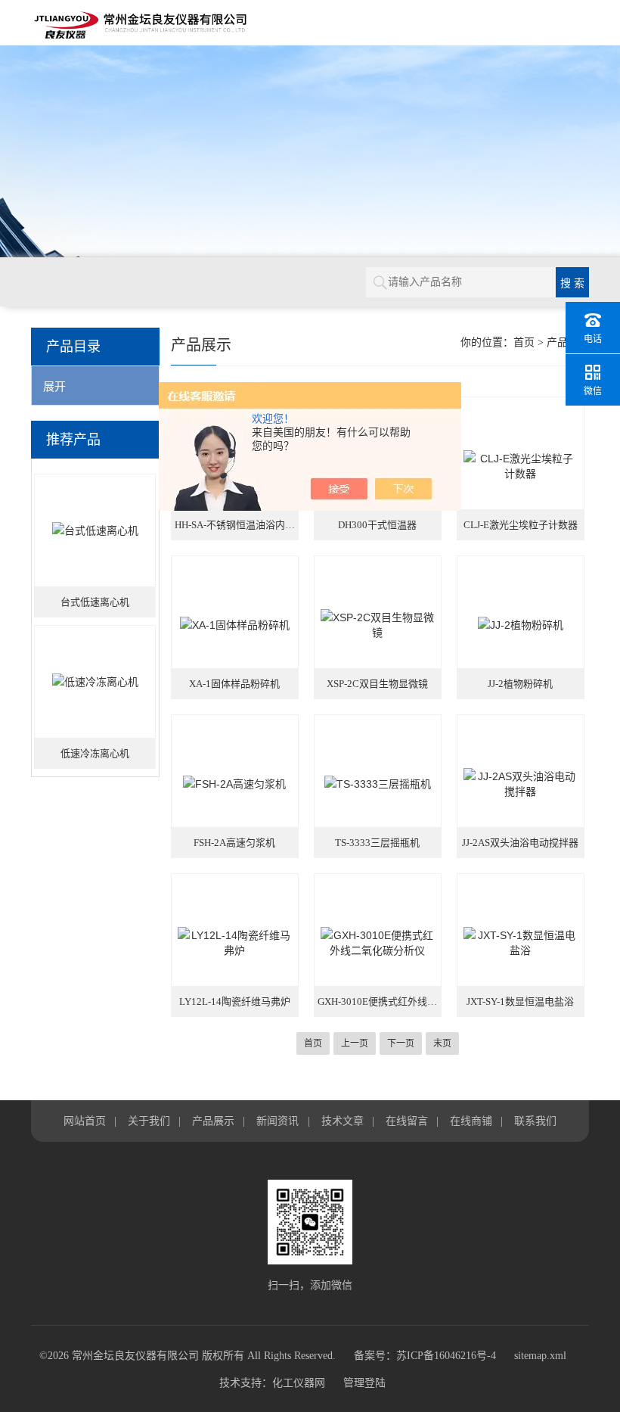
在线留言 (407, 1121)
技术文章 (342, 1121)
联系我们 (535, 1121)
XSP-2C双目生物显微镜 (377, 683)
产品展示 (213, 1121)
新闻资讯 (277, 1121)
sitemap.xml (540, 1355)
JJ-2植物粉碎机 (520, 683)
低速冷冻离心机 (94, 753)
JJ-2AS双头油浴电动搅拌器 (520, 842)
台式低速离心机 (94, 602)
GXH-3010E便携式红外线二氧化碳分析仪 (380, 1001)
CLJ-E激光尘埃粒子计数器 (520, 524)
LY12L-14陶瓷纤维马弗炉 (234, 1001)
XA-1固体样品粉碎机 (234, 683)
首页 (524, 342)
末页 (442, 1043)
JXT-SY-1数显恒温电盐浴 (520, 1001)
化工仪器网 (298, 1383)
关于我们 (149, 1121)
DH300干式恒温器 (377, 524)
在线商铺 (471, 1121)
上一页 (354, 1043)
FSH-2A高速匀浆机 (234, 842)
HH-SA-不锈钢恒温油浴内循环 (237, 524)
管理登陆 (364, 1383)
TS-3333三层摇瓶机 (377, 842)
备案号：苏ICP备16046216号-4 (425, 1355)
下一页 (400, 1043)
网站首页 (85, 1121)
